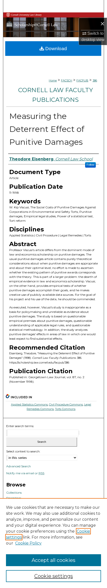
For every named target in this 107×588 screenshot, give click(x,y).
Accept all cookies (53, 560)
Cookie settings (53, 576)
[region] (53, 543)
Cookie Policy (28, 543)
